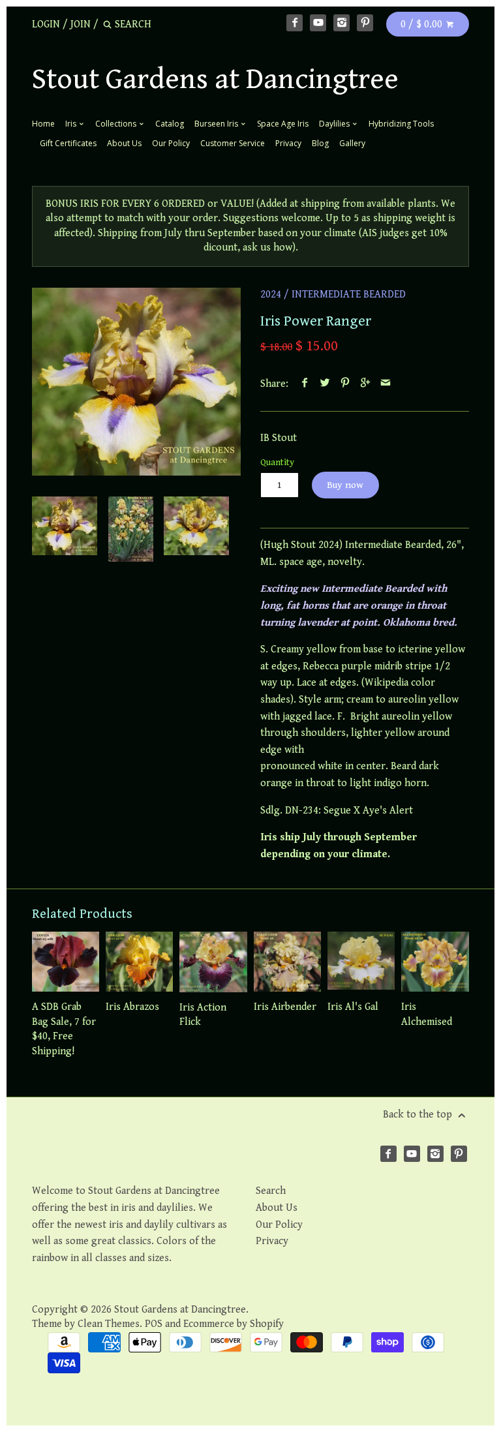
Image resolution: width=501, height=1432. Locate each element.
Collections (116, 123)
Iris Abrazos (132, 1007)
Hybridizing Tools (401, 123)
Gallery (352, 143)
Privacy (288, 143)
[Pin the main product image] (345, 384)
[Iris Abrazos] (139, 962)
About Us (124, 143)
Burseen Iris (217, 123)
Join (80, 24)
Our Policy (171, 143)
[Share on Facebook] (305, 384)
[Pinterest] (365, 22)
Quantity (277, 462)
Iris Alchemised (426, 1014)
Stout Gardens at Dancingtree (215, 80)
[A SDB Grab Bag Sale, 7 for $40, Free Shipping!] (65, 962)
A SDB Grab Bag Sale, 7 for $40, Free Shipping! (64, 1029)
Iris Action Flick (202, 1014)
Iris (71, 123)
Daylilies (335, 123)
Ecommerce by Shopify (233, 1324)
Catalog (169, 123)
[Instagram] (341, 22)
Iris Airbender (285, 1007)
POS (153, 1324)
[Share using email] (386, 384)
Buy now (345, 485)
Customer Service (232, 143)
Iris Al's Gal (352, 1007)
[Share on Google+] (365, 384)
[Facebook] (294, 22)
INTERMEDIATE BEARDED (349, 294)
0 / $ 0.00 (423, 24)
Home (43, 123)
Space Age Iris (283, 123)
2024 (270, 294)
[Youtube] (318, 22)
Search (271, 1191)
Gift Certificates (68, 143)
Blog (320, 143)
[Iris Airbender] (287, 962)
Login (46, 24)
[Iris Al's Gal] (361, 962)
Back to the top (419, 1114)
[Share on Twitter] (325, 384)
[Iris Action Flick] (213, 962)
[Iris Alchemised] (434, 962)
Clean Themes (109, 1324)
